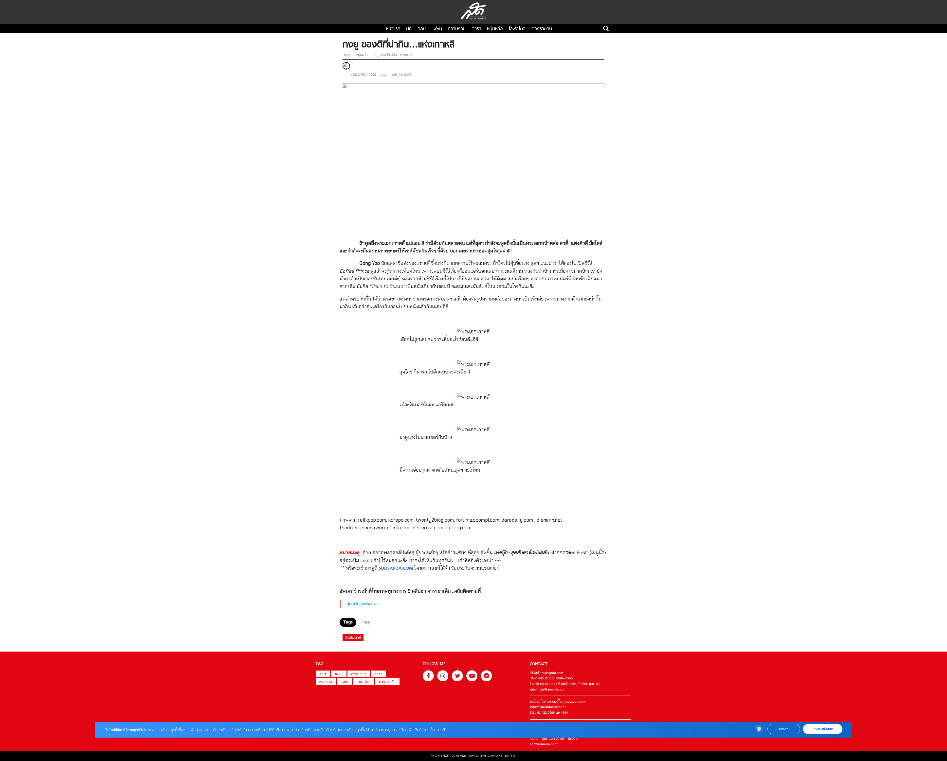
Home (347, 55)
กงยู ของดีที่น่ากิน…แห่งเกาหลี (392, 55)
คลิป (422, 29)
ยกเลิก (783, 729)
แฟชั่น (437, 29)
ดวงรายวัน (541, 29)
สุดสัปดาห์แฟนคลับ (362, 604)
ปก (409, 29)
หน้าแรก (393, 29)
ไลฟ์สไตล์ (517, 29)
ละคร (344, 682)
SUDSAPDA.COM (363, 74)
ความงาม (457, 29)
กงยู (367, 622)
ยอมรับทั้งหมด (822, 729)
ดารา (476, 29)
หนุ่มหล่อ (495, 29)
